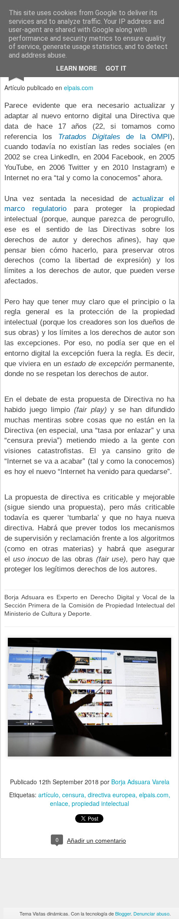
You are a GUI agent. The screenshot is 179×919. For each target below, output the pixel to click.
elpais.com (78, 87)
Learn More (76, 68)
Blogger (123, 913)
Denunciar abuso (151, 913)
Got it (116, 68)
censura (73, 794)
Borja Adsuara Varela (140, 781)
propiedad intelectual (100, 803)
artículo (48, 794)
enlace (59, 803)
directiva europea (112, 794)
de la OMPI (114, 137)
